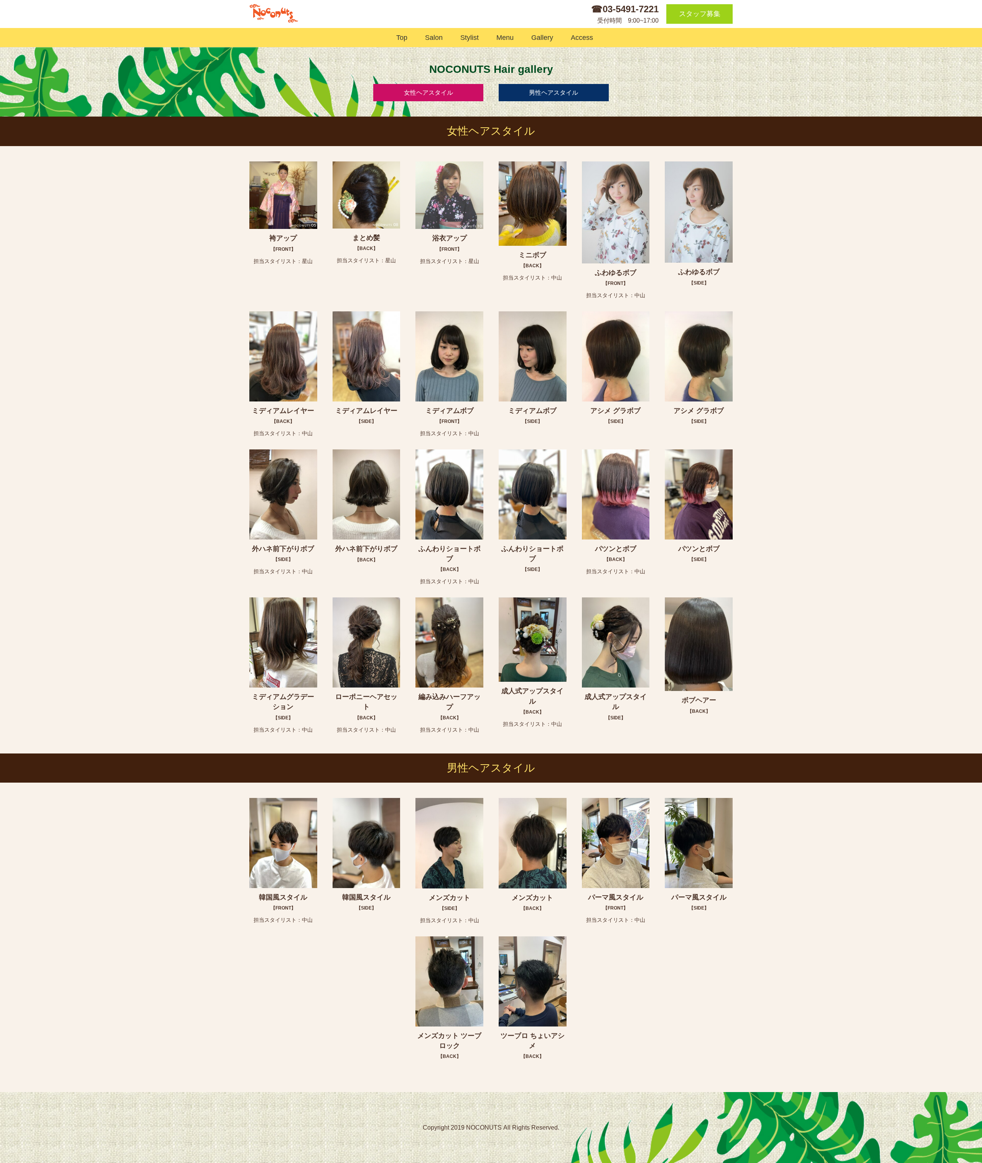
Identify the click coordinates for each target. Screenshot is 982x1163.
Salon (432, 37)
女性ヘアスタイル (428, 92)
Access (580, 37)
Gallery (540, 37)
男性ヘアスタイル (553, 92)
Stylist (467, 37)
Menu (503, 37)
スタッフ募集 (699, 14)
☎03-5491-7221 (625, 9)
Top (400, 37)
